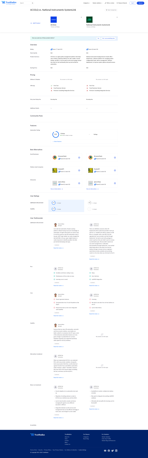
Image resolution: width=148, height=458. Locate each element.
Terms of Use (33, 450)
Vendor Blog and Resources (108, 440)
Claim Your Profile (106, 438)
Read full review (58, 248)
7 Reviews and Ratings (55, 26)
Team (66, 438)
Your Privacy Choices (58, 450)
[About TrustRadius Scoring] (52, 49)
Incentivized (57, 245)
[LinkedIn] (116, 450)
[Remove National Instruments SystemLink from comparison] (117, 17)
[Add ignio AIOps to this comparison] (79, 183)
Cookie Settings (82, 450)
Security (40, 450)
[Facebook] (109, 450)
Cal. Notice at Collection (71, 450)
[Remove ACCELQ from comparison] (81, 17)
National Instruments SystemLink (98, 25)
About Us (67, 437)
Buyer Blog (86, 438)
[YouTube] (105, 450)
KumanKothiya (61, 224)
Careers (67, 440)
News (66, 442)
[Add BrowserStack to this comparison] (79, 158)
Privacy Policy (47, 450)
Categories (86, 3)
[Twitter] (112, 450)
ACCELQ (53, 25)
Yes (98, 38)
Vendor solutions (97, 3)
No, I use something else (108, 38)
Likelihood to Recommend (36, 202)
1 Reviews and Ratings (90, 26)
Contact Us (67, 444)
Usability (32, 209)
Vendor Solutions (106, 437)
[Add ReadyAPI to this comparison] (79, 170)
